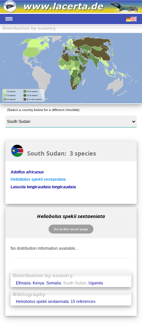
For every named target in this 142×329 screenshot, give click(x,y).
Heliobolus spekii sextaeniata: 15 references (55, 301)
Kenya (38, 283)
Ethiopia (23, 283)
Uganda (96, 283)
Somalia (53, 283)
